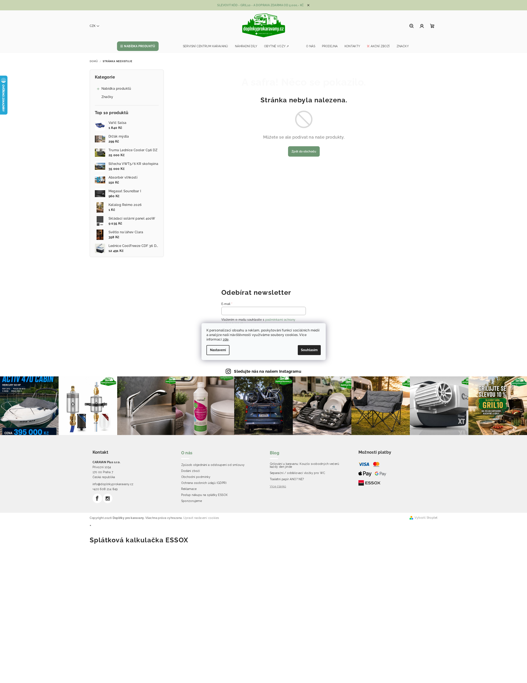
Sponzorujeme (191, 501)
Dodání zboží (190, 471)
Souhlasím (309, 350)
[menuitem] (138, 46)
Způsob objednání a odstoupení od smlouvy (213, 465)
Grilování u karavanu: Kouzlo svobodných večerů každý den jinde (304, 465)
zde (226, 339)
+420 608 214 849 (105, 489)
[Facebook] (97, 498)
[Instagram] (107, 498)
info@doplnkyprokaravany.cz (113, 484)
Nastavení (218, 350)
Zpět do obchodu (304, 151)
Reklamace (189, 489)
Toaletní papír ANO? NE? (287, 479)
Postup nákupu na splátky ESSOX (204, 495)
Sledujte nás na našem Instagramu (267, 371)
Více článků (278, 486)
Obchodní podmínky (196, 477)
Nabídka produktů (116, 89)
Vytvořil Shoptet (426, 517)
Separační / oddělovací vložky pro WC (297, 472)
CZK (92, 26)
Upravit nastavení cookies (201, 518)
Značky (107, 97)
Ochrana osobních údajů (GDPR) (204, 483)
